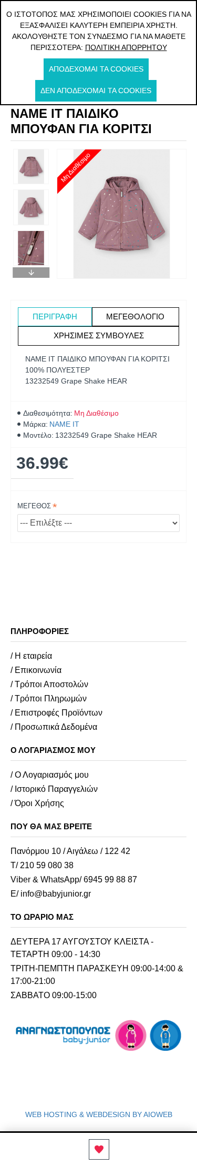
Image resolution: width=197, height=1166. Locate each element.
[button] (31, 151)
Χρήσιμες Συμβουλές (99, 335)
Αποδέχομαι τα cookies (96, 69)
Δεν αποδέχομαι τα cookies (95, 90)
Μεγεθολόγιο (135, 316)
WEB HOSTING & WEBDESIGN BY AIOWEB (98, 1114)
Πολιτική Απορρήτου (126, 47)
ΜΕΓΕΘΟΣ (34, 506)
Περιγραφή (55, 316)
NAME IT (64, 424)
